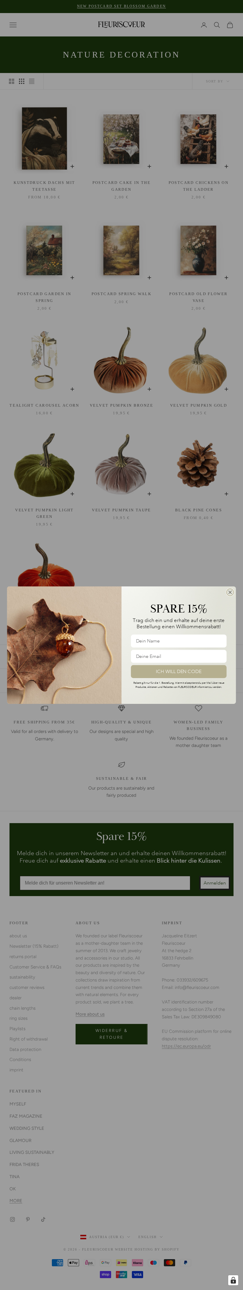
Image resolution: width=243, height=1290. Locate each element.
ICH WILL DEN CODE (179, 671)
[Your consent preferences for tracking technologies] (233, 1280)
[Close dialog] (230, 592)
